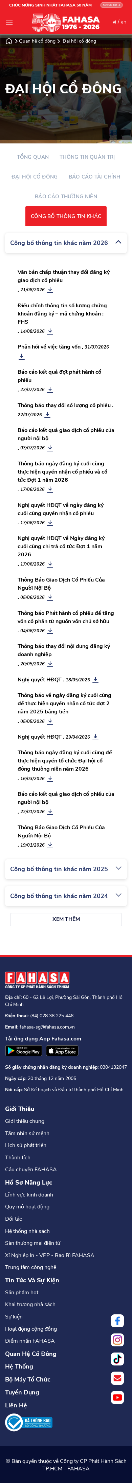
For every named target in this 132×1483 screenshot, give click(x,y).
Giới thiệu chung (24, 1121)
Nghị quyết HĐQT (40, 679)
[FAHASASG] (66, 22)
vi (114, 22)
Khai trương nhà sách (30, 1304)
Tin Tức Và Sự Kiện (32, 1280)
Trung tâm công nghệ (30, 1267)
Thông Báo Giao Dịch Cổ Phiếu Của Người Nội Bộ (61, 584)
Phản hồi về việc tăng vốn (49, 347)
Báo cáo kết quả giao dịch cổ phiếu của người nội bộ (66, 434)
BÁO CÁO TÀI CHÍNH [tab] (94, 176)
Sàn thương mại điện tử (32, 1243)
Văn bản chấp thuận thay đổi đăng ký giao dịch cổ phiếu (64, 276)
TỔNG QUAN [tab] (33, 157)
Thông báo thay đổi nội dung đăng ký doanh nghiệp (64, 650)
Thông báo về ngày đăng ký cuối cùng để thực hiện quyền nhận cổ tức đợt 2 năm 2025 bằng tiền (64, 703)
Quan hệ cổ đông (37, 41)
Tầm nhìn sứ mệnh (27, 1133)
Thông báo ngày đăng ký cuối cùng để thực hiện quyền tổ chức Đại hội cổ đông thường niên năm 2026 (65, 761)
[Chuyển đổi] (118, 241)
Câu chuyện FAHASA (31, 1169)
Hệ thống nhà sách (27, 1231)
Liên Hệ (16, 1405)
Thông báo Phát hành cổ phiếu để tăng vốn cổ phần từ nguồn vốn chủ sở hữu (66, 617)
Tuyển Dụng (22, 1392)
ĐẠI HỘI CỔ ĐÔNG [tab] (35, 176)
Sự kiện (14, 1316)
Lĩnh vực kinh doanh (29, 1195)
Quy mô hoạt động (27, 1206)
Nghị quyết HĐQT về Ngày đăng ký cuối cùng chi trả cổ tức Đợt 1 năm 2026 (61, 546)
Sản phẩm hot (21, 1292)
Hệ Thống (19, 1366)
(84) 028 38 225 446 (51, 1016)
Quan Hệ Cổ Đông (31, 1354)
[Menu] (9, 22)
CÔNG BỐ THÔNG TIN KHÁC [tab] (66, 216)
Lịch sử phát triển (25, 1145)
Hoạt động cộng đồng (31, 1329)
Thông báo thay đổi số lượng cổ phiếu (64, 405)
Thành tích (17, 1157)
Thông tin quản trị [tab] (87, 157)
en (123, 22)
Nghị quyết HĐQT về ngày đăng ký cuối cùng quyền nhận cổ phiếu (61, 509)
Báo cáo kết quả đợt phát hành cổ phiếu (59, 376)
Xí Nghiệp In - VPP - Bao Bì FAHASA (49, 1255)
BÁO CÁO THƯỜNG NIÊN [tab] (66, 196)
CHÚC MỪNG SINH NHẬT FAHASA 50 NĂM (50, 5)
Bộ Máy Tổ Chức (27, 1379)
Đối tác (13, 1219)
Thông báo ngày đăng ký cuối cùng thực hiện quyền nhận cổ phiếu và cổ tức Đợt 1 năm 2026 (62, 472)
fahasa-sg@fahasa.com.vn (47, 1027)
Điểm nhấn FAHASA (30, 1341)
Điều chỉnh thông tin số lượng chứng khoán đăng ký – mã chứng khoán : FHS (62, 314)
